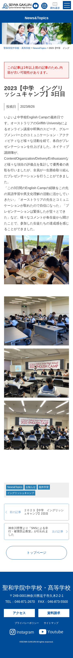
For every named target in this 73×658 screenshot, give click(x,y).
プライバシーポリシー (27, 623)
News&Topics (14, 487)
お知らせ (30, 487)
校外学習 (44, 487)
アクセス (19, 613)
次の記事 (35, 531)
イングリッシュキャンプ (20, 493)
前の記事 (37, 512)
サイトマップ (51, 623)
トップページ (36, 552)
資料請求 (53, 613)
